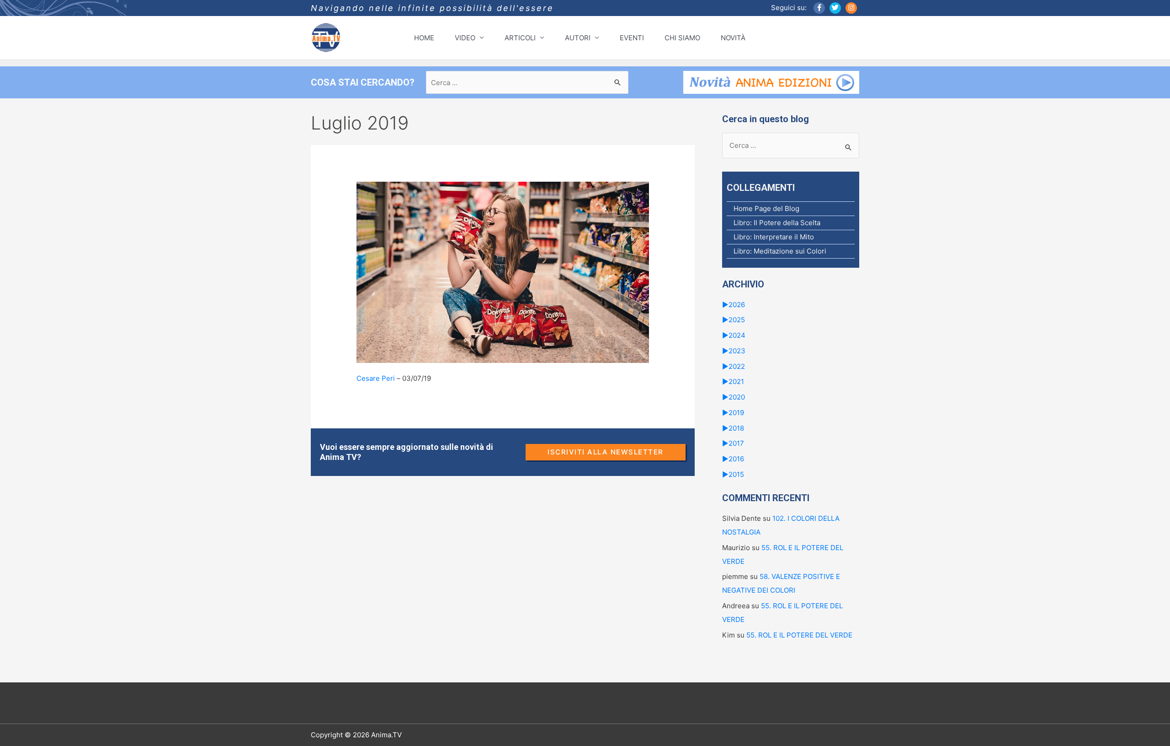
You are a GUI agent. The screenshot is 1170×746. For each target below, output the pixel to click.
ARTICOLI (520, 37)
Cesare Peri (375, 378)
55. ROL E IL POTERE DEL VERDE (799, 635)
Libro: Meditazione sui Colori (780, 251)
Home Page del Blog (766, 208)
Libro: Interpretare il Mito (774, 236)
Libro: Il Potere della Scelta (777, 222)
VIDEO (465, 37)
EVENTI (632, 37)
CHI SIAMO (682, 37)
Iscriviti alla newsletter (606, 452)
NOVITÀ (733, 37)
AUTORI (577, 37)
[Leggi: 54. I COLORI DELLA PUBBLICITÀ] (502, 271)
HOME (424, 37)
